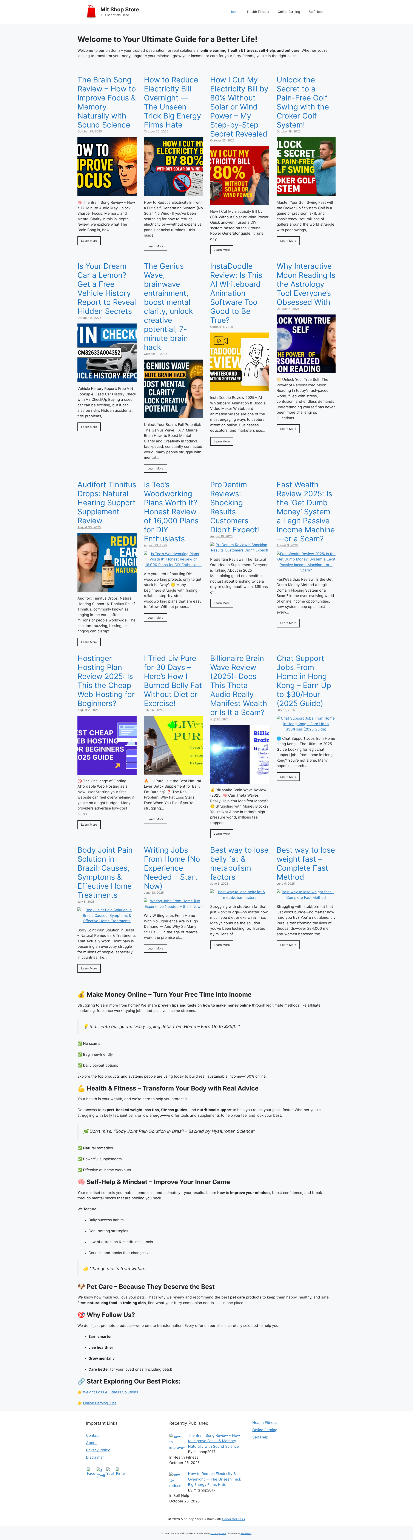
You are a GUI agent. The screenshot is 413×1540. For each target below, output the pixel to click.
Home (234, 12)
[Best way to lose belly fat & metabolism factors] (239, 897)
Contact (93, 1435)
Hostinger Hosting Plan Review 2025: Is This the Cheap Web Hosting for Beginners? (106, 681)
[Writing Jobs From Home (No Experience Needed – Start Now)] (173, 906)
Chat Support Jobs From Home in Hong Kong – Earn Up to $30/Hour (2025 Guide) (304, 681)
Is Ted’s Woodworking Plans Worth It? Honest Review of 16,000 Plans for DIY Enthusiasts (171, 511)
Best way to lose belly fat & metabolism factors (239, 863)
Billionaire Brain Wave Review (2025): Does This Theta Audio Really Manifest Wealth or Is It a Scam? (238, 685)
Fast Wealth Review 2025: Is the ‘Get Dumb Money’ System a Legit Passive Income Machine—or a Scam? (306, 511)
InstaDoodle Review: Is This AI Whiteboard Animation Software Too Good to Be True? (236, 293)
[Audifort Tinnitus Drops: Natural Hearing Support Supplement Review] (107, 589)
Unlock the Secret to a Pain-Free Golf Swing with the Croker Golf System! (303, 102)
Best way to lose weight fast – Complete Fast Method (306, 863)
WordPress (246, 1533)
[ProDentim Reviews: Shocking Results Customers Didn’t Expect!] (239, 550)
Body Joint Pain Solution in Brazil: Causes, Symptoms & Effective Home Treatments (105, 872)
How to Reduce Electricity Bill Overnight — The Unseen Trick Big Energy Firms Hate (172, 102)
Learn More (89, 240)
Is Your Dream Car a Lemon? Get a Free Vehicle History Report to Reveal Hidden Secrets (106, 288)
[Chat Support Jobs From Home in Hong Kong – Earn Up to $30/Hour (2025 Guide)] (306, 729)
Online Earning (289, 12)
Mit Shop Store (119, 9)
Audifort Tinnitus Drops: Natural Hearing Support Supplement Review (106, 502)
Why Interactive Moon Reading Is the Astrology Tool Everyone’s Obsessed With (306, 284)
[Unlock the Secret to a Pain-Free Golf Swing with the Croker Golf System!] (306, 193)
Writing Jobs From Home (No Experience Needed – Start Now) (172, 867)
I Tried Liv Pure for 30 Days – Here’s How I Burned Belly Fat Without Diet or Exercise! (173, 681)
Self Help (316, 12)
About (91, 1443)
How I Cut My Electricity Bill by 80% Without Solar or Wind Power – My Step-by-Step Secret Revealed (239, 106)
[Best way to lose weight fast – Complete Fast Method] (306, 897)
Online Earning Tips (99, 1403)
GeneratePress (233, 1519)
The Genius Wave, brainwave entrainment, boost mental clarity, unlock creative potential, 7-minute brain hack (168, 306)
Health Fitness (258, 12)
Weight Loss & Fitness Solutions (110, 1392)
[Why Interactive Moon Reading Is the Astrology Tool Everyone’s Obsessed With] (306, 370)
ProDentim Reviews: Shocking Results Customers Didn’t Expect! (234, 507)
